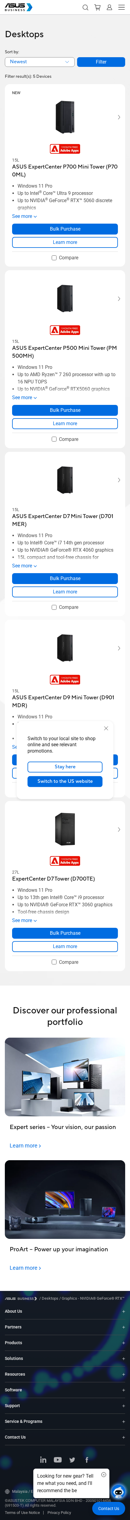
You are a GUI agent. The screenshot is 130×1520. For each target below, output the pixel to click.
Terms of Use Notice (22, 1512)
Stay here (65, 767)
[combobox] (40, 62)
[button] (85, 7)
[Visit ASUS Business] (22, 1298)
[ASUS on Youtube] (58, 1460)
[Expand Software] (123, 1390)
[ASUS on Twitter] (72, 1460)
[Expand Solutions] (123, 1358)
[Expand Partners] (123, 1327)
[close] (106, 728)
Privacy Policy (59, 1512)
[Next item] (115, 117)
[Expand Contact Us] (123, 1437)
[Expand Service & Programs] (123, 1421)
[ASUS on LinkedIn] (43, 1460)
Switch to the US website (65, 781)
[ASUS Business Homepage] (19, 7)
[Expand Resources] (123, 1374)
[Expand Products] (123, 1343)
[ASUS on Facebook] (87, 1460)
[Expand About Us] (123, 1311)
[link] (65, 242)
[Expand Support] (123, 1406)
